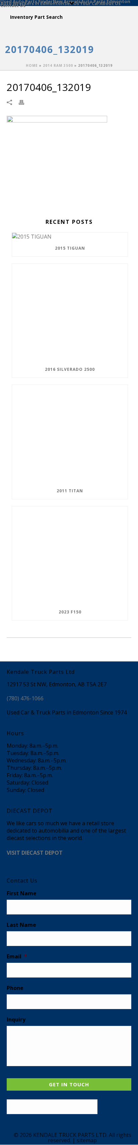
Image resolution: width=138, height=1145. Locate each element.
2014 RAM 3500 (58, 65)
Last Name (21, 925)
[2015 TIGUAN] (70, 237)
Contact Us (12, 5)
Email (17, 956)
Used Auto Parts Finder (26, 1)
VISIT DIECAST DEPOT (35, 852)
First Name (22, 893)
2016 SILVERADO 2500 (70, 369)
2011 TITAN (70, 491)
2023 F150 (70, 612)
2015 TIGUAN (70, 248)
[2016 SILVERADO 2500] (70, 312)
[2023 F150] (70, 555)
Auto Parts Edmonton (105, 1)
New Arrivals (67, 1)
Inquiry (16, 1019)
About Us (110, 3)
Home (32, 65)
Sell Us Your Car (81, 3)
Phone (15, 988)
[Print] (25, 102)
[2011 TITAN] (70, 434)
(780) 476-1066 (25, 698)
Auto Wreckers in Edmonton (32, 3)
